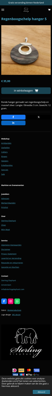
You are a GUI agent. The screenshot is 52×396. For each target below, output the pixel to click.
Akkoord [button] (41, 392)
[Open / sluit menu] (3, 9)
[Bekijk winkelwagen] (49, 9)
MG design (16, 314)
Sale (3, 174)
